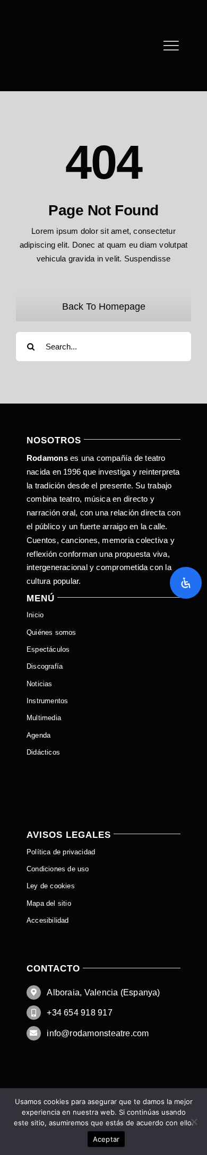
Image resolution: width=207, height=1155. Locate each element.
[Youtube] (58, 14)
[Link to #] (171, 45)
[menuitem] (103, 770)
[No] (193, 1121)
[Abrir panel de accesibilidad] (186, 583)
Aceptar (106, 1139)
